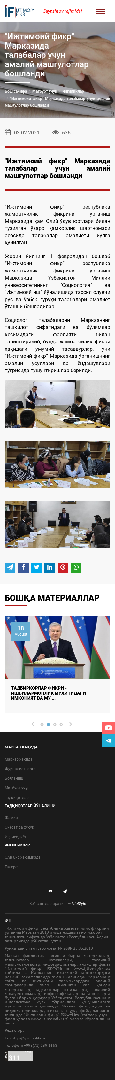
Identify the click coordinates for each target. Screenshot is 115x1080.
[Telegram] (108, 740)
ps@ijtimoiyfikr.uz (31, 1038)
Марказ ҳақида (19, 759)
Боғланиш (14, 778)
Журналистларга (20, 769)
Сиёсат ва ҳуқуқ (19, 827)
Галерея (12, 867)
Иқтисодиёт (16, 837)
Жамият (12, 818)
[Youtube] (108, 728)
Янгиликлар (73, 91)
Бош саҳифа (16, 91)
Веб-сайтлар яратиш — (57, 903)
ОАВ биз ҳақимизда (23, 857)
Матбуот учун (44, 91)
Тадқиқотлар (17, 797)
